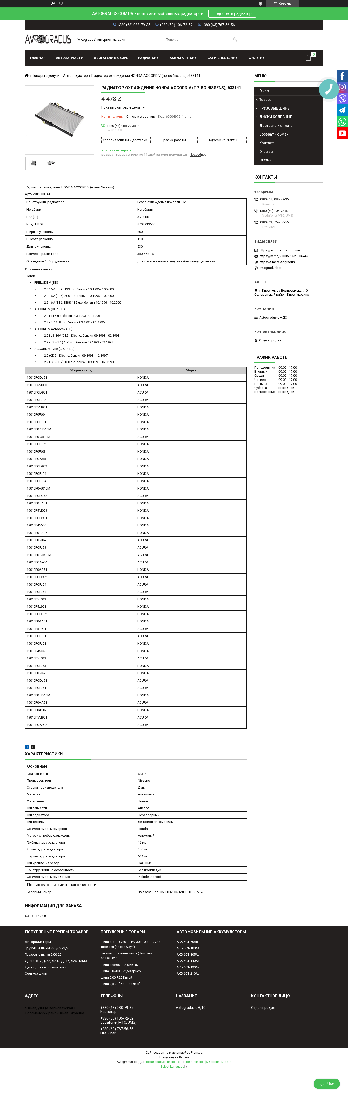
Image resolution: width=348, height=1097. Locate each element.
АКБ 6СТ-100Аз (188, 948)
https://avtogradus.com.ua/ (280, 250)
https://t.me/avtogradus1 (278, 262)
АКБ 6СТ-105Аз (188, 954)
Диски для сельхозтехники (46, 967)
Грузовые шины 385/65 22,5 (46, 948)
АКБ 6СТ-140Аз (188, 961)
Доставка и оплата (276, 126)
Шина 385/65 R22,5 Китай (120, 965)
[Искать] (235, 39)
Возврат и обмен (273, 134)
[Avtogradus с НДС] (48, 39)
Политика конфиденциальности (208, 1062)
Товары (265, 100)
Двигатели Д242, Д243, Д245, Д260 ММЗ (56, 961)
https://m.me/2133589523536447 (284, 256)
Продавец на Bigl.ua (174, 1057)
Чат (330, 1084)
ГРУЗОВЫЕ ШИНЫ (274, 108)
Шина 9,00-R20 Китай (116, 977)
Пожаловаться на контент (164, 1062)
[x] (33, 748)
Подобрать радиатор (232, 13)
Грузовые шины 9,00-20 (43, 954)
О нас (264, 91)
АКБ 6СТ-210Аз (188, 974)
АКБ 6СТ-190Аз (188, 967)
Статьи (265, 160)
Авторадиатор (75, 76)
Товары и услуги (45, 76)
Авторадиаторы (38, 942)
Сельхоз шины (36, 974)
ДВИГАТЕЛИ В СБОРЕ (110, 58)
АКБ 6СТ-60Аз (187, 942)
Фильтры (257, 58)
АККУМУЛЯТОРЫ (183, 58)
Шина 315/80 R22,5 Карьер (121, 971)
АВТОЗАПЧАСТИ (69, 58)
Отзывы (266, 152)
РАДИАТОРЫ (148, 58)
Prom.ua (197, 1052)
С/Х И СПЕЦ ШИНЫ (223, 58)
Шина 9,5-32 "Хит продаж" (120, 984)
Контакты (267, 143)
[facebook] (27, 748)
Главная (38, 58)
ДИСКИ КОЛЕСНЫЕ (275, 117)
